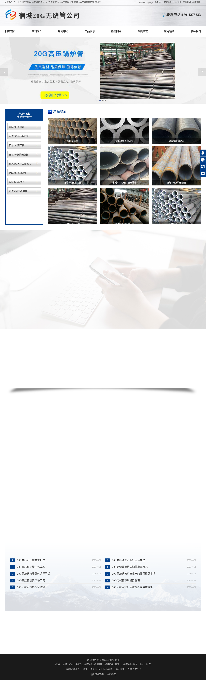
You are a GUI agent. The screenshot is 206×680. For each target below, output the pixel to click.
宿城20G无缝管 (112, 664)
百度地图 (168, 2)
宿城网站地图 (72, 669)
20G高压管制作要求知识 (31, 560)
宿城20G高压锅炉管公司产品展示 (90, 31)
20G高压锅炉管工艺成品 (31, 567)
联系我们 (187, 2)
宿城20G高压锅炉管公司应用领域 (169, 31)
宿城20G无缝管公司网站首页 (10, 31)
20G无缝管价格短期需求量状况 (130, 567)
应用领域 (196, 2)
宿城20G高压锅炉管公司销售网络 (116, 31)
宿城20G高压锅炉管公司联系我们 (196, 31)
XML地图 (177, 2)
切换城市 (158, 2)
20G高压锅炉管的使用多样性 (128, 560)
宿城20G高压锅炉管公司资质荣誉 (143, 31)
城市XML (120, 669)
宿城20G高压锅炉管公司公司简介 (37, 31)
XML (85, 669)
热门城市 (95, 669)
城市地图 (107, 669)
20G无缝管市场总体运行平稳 (33, 573)
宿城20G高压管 (130, 664)
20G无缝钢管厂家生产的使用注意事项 (133, 573)
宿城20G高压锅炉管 (72, 664)
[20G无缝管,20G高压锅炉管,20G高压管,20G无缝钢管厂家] (10, 15)
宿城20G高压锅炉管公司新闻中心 (63, 31)
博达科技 (111, 674)
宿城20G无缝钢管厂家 (93, 664)
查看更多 (99, 293)
